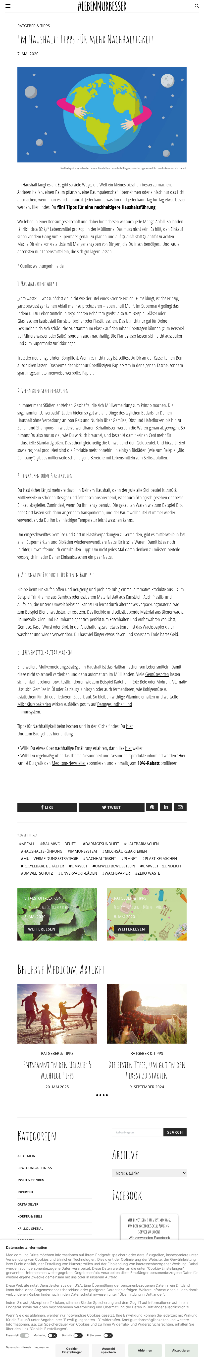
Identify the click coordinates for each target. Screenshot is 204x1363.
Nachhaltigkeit (101, 858)
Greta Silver (27, 1204)
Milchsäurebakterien (34, 704)
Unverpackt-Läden (79, 873)
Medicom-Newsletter (69, 763)
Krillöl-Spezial (30, 1228)
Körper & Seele (29, 1216)
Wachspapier (117, 873)
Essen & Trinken (30, 1180)
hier (129, 726)
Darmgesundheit (102, 843)
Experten (25, 1192)
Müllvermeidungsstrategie (50, 858)
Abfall (28, 843)
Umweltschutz (38, 873)
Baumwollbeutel (60, 843)
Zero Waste (149, 873)
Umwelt (79, 865)
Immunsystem (83, 851)
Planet (130, 858)
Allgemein (26, 1156)
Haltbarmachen (143, 843)
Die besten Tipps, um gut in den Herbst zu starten (147, 1070)
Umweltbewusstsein (115, 865)
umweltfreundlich (162, 865)
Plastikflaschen (161, 858)
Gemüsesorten (157, 674)
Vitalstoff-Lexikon (42, 898)
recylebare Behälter (43, 865)
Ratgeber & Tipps (33, 25)
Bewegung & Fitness (34, 1168)
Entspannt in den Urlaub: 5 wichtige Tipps (57, 1070)
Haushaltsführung (42, 851)
